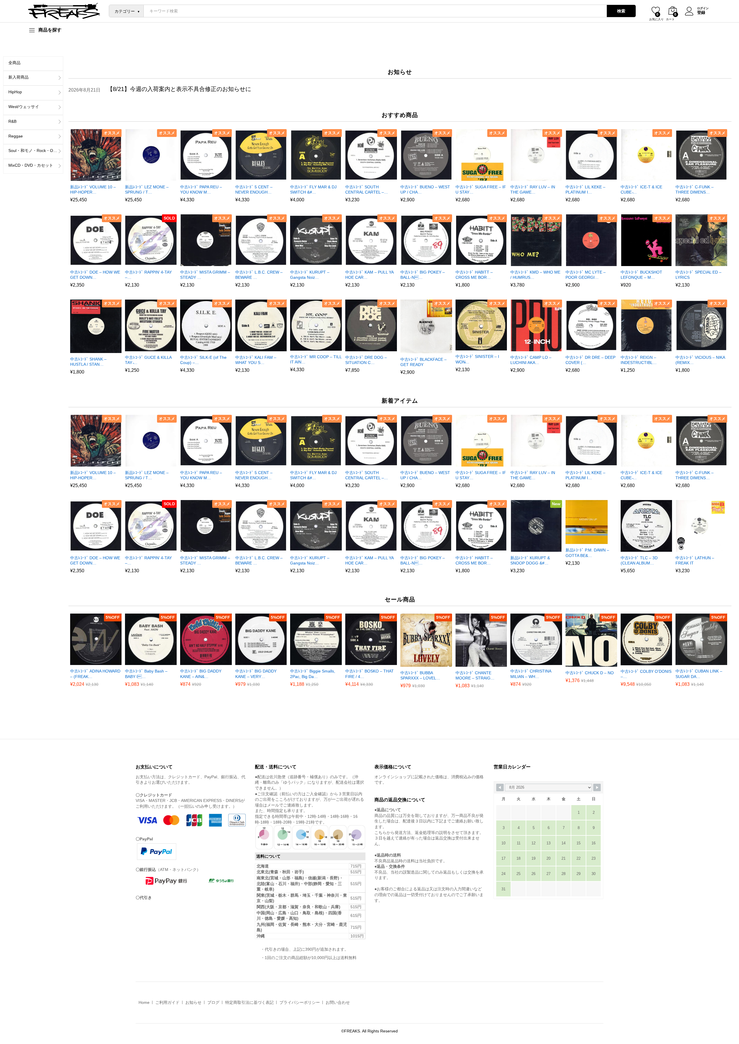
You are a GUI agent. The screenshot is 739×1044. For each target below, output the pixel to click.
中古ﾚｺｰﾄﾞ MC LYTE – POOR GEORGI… (586, 275)
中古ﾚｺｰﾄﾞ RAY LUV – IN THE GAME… (532, 189)
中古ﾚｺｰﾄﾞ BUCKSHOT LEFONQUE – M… (641, 275)
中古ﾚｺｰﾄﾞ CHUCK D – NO (590, 672)
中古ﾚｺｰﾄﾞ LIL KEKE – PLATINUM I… (585, 189)
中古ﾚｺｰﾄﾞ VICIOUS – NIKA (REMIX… (700, 360)
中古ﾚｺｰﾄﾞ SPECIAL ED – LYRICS (698, 275)
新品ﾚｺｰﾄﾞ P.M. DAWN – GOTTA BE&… (587, 553)
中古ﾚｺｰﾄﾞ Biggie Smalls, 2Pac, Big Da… (312, 674)
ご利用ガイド (167, 1002)
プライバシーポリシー (299, 1002)
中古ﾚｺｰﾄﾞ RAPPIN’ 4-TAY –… (148, 275)
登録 (701, 12)
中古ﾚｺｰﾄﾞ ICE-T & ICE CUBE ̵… (641, 189)
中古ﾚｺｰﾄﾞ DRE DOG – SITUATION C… (366, 360)
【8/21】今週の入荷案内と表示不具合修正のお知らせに (179, 89)
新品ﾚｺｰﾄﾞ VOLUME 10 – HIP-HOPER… (93, 189)
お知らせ (193, 1002)
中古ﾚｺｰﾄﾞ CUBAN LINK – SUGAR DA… (698, 674)
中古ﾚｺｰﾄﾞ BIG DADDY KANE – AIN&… (200, 674)
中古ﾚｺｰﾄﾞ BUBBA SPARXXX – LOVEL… (420, 675)
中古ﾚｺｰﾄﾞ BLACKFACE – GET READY (423, 362)
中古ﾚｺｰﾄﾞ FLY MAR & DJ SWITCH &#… (313, 189)
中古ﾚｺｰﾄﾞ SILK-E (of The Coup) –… (203, 360)
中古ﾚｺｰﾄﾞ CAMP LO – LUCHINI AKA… (530, 360)
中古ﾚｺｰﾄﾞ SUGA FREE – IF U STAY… (481, 189)
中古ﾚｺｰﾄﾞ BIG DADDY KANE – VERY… (256, 674)
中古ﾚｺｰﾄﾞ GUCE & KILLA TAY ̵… (148, 360)
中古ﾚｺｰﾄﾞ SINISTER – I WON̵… (477, 359)
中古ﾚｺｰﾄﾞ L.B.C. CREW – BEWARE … (259, 275)
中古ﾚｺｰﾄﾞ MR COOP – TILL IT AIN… (315, 359)
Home (144, 1002)
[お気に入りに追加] (102, 177)
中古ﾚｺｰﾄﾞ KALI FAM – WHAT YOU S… (255, 360)
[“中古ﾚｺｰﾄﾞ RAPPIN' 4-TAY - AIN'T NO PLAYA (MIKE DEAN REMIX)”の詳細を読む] (143, 262)
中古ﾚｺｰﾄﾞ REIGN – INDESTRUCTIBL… (639, 360)
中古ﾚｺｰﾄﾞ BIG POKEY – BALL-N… (422, 275)
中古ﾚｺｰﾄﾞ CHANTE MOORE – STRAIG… (475, 675)
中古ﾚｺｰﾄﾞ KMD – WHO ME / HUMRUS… (535, 275)
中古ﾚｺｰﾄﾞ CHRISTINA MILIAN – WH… (530, 674)
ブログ (213, 1002)
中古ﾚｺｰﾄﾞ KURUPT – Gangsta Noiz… (309, 275)
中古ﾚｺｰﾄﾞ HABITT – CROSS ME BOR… (474, 275)
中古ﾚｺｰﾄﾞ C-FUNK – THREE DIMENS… (694, 189)
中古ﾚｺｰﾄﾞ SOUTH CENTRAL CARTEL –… (366, 189)
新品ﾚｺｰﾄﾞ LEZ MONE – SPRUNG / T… (147, 189)
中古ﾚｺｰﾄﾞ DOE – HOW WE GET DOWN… (95, 275)
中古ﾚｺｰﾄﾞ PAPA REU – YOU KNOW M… (201, 189)
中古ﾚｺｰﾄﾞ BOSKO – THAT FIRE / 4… (369, 674)
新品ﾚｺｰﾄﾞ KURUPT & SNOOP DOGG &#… (530, 560)
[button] (88, 177)
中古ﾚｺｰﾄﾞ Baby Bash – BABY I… (146, 674)
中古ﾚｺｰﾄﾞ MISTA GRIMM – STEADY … (205, 275)
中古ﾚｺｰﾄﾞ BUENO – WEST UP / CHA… (425, 189)
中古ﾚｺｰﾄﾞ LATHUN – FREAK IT (694, 560)
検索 (621, 11)
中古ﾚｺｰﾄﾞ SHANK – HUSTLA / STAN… (88, 362)
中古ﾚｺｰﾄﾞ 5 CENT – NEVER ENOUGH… (254, 189)
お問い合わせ (338, 1002)
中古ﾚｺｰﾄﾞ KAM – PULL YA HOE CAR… (369, 275)
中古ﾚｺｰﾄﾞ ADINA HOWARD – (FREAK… (95, 674)
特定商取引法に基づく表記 (249, 1002)
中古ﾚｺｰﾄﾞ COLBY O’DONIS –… (646, 674)
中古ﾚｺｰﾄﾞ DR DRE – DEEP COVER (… (590, 360)
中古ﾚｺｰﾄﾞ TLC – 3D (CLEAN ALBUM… (639, 560)
